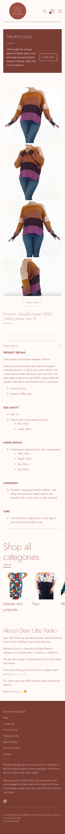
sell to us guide (18, 674)
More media (32, 302)
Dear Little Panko (25, 814)
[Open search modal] (44, 11)
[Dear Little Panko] (17, 10)
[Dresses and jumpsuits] (16, 586)
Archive (7, 754)
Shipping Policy (11, 736)
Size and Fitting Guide (14, 711)
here (21, 691)
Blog (5, 717)
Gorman (7, 323)
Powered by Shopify (11, 821)
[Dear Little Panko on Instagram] (5, 801)
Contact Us (8, 723)
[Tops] (45, 586)
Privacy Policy (10, 729)
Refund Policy (10, 742)
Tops (35, 603)
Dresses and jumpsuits (12, 606)
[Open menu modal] (60, 11)
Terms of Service (11, 748)
